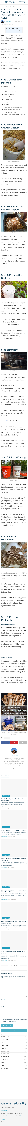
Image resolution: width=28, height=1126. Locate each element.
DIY (2, 1042)
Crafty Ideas (5, 1036)
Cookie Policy (10, 1115)
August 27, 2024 (18, 21)
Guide (2, 1062)
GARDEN (7, 6)
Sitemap (23, 1115)
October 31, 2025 (12, 899)
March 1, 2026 (12, 808)
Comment (4, 981)
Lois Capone (8, 21)
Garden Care (5, 1051)
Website (3, 1013)
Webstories (17, 1115)
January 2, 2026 (12, 836)
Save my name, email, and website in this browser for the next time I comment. (15, 1020)
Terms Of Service (18, 1113)
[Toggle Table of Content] (19, 31)
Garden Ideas (5, 1056)
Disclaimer (3, 1115)
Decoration (4, 1039)
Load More (14, 965)
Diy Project (4, 1045)
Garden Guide (13, 6)
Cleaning (4, 1034)
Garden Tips (4, 1059)
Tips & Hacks (4, 1068)
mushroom (7, 737)
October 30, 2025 (12, 929)
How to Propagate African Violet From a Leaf (14, 830)
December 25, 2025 (13, 867)
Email (3, 1006)
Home (2, 6)
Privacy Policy (10, 1113)
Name (3, 999)
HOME (2, 1065)
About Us (3, 1113)
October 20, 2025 (12, 960)
